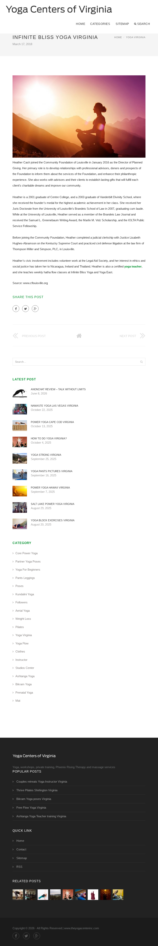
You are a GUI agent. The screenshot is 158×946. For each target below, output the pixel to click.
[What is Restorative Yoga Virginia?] (80, 894)
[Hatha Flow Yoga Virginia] (105, 894)
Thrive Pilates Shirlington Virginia (36, 790)
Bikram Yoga (23, 684)
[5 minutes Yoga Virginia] (43, 894)
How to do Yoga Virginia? (49, 438)
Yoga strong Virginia (46, 454)
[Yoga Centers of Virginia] (59, 7)
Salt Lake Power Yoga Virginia (52, 504)
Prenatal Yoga (24, 692)
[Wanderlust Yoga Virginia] (55, 894)
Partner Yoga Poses (28, 561)
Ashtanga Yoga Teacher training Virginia (41, 816)
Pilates (19, 627)
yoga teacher (133, 266)
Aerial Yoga (22, 610)
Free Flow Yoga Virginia (31, 807)
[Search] (141, 362)
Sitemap (122, 23)
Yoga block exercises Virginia (53, 520)
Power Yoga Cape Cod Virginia (52, 422)
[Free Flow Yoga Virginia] (93, 894)
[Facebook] (16, 308)
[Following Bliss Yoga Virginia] (18, 894)
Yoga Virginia (135, 37)
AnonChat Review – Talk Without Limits (58, 389)
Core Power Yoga (26, 553)
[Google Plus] (35, 308)
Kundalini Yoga (24, 594)
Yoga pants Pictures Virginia (51, 471)
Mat (17, 700)
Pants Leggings (25, 577)
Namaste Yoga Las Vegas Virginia (54, 405)
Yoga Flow (22, 643)
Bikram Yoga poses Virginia (33, 799)
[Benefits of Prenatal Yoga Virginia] (118, 894)
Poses (19, 586)
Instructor (21, 659)
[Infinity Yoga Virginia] (30, 894)
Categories (100, 23)
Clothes (20, 651)
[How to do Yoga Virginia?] (68, 894)
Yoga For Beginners (27, 569)
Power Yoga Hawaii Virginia (50, 487)
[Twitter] (25, 308)
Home (80, 23)
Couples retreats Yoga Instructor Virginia (41, 781)
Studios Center (24, 667)
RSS (19, 866)
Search (143, 23)
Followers (21, 602)
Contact (21, 849)
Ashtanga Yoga (24, 676)
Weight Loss (23, 618)
